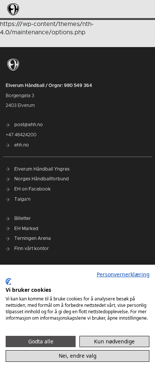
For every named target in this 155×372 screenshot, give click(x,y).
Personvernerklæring (123, 274)
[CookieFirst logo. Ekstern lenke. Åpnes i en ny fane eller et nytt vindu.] (8, 281)
